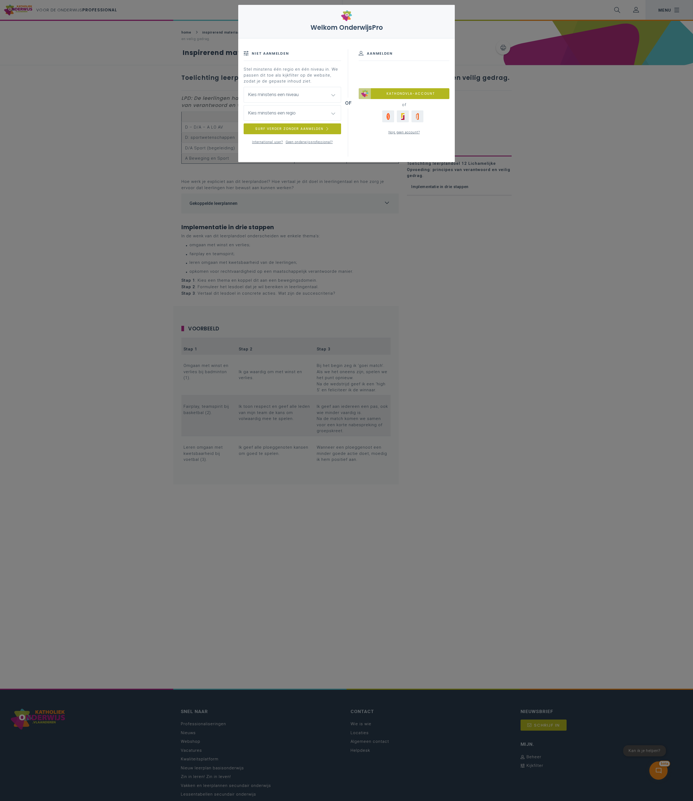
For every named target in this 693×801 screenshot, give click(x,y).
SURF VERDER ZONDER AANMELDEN (289, 128)
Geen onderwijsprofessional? (309, 142)
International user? (267, 142)
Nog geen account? (404, 132)
